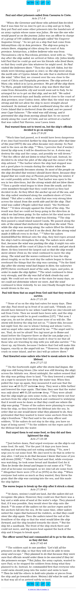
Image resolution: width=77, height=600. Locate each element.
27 (42, 2)
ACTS (30, 2)
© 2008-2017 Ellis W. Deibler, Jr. (38, 589)
